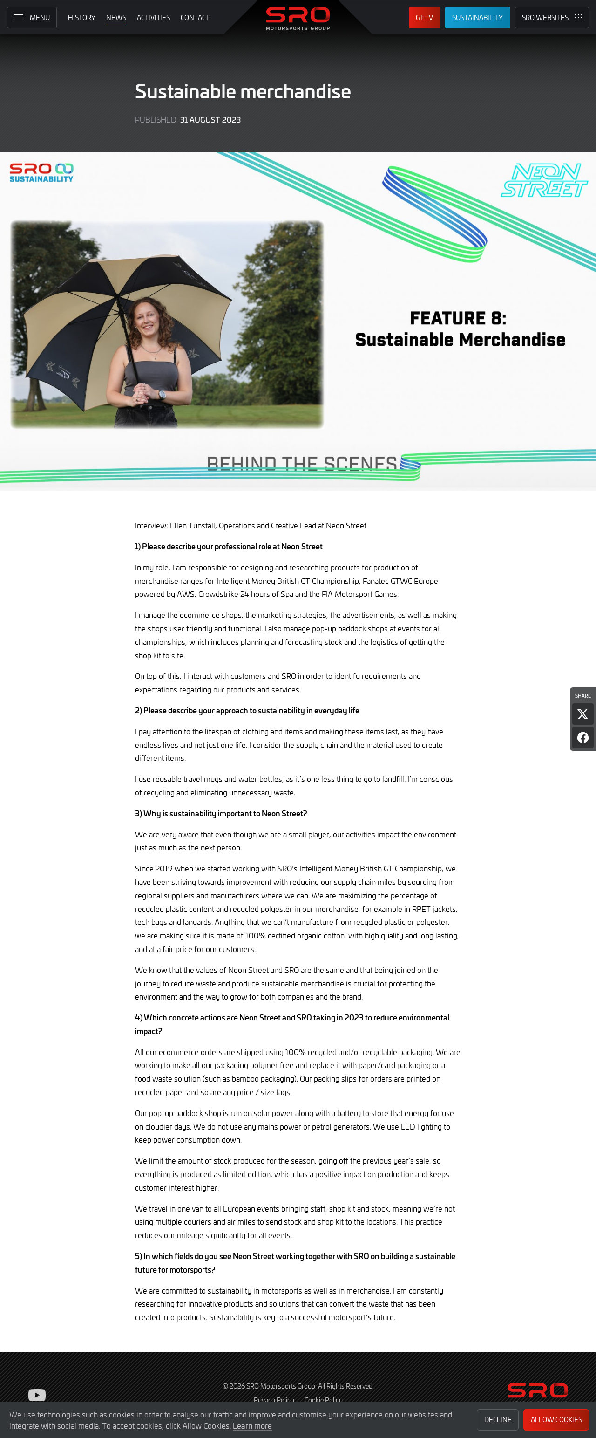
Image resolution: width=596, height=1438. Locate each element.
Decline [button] (498, 1419)
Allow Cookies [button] (556, 1419)
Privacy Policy (274, 1400)
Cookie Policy (324, 1400)
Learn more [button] (252, 1425)
